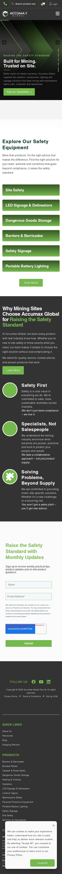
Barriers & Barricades (13, 761)
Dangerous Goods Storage (15, 775)
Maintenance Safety (12, 797)
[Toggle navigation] (58, 13)
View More (31, 283)
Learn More (13, 370)
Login (55, 4)
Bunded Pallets (10, 766)
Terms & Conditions (32, 696)
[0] (43, 3)
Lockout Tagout (10, 793)
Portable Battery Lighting (15, 806)
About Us (7, 731)
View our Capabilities (18, 92)
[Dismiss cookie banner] (53, 825)
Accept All (42, 863)
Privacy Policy (11, 696)
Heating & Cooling (11, 779)
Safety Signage (10, 811)
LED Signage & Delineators (16, 788)
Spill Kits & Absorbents (14, 820)
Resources (7, 735)
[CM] (55, 696)
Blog (4, 740)
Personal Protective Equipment (17, 802)
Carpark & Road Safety (14, 770)
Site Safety (7, 815)
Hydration (7, 784)
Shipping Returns (11, 744)
